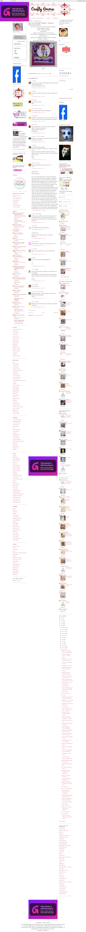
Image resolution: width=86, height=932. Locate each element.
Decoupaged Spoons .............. (68, 311)
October (63, 631)
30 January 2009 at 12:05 (38, 133)
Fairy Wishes (63, 370)
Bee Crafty (15, 511)
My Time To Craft (16, 347)
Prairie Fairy (15, 487)
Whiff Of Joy (15, 410)
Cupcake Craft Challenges (19, 286)
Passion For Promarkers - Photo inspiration (69, 509)
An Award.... (63, 670)
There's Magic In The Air (19, 306)
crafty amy (34, 269)
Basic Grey (15, 510)
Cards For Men (16, 332)
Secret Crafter (15, 533)
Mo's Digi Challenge (17, 439)
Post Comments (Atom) (38, 315)
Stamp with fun (17, 282)
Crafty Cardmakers (18, 224)
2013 (61, 618)
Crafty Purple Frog (16, 429)
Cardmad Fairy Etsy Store (64, 835)
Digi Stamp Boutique (63, 843)
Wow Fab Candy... (65, 786)
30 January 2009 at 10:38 (38, 96)
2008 (61, 821)
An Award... (63, 695)
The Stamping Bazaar (18, 323)
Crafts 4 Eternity (16, 460)
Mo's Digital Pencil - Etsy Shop (65, 867)
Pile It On (15, 562)
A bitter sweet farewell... (18, 303)
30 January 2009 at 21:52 (38, 254)
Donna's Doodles (64, 234)
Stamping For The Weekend (18, 494)
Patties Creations (16, 484)
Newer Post (31, 312)
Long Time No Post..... (68, 375)
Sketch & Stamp (16, 566)
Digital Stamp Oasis (63, 847)
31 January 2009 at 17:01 (38, 307)
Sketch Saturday (16, 535)
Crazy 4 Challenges (16, 520)
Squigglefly (16, 261)
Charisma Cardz (16, 424)
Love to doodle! (64, 473)
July (62, 637)
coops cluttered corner (65, 506)
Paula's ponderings (35, 108)
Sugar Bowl (15, 400)
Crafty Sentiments (16, 431)
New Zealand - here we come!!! (68, 328)
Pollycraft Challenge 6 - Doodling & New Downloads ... (66, 792)
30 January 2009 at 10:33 (38, 87)
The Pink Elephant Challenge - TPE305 (19, 257)
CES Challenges (16, 516)
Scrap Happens (64, 600)
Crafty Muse (61, 838)
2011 (61, 621)
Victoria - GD (63, 430)
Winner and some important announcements (19, 311)
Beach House (68, 457)
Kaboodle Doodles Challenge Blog (19, 251)
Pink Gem (61, 873)
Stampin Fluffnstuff (64, 293)
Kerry (62, 448)
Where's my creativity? (65, 327)
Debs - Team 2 (63, 515)
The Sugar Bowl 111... (68, 261)
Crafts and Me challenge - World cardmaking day (69, 543)
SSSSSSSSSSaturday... (69, 320)
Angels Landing (62, 828)
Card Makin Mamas (16, 459)
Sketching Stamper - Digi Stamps (65, 882)
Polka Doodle (15, 485)
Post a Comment (32, 310)
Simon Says (15, 396)
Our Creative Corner (17, 530)
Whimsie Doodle (16, 411)
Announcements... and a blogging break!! (69, 402)
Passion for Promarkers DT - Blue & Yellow (69, 560)
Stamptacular (15, 569)
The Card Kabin (64, 609)
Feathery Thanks (69, 336)
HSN (60, 75)
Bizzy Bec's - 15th (16, 195)
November (64, 629)
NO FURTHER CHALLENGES (19, 279)
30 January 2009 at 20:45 (38, 238)
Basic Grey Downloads (63, 830)
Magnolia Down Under (17, 557)
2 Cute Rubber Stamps (17, 419)
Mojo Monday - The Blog (19, 242)
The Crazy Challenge (18, 233)
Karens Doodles (16, 388)
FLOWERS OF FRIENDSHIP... (68, 432)
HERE (60, 24)
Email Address (17, 43)
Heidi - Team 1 (63, 575)
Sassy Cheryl (15, 489)
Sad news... (16, 275)
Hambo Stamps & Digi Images (65, 857)
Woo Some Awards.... (65, 706)
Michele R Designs (64, 549)
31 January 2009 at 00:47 (38, 288)
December (64, 627)
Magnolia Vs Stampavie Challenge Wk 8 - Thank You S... (66, 783)
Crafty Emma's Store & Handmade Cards (19, 65)
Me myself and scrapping (66, 361)
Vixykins (62, 540)
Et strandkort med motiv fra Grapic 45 (69, 577)
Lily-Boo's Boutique (16, 205)
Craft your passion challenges (20, 246)
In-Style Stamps (16, 386)
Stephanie (33, 241)
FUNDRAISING (55, 18)
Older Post (56, 312)
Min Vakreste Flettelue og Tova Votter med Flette (69, 534)
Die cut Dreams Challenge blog (19, 315)
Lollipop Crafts (17, 302)
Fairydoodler (15, 474)
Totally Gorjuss (16, 540)
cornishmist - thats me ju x (37, 136)
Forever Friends (17, 290)
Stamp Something (16, 492)
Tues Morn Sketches (16, 356)
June (62, 639)
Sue (32, 257)
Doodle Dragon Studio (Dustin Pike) (20, 552)
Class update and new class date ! (69, 568)
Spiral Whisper (62, 885)
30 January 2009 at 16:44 (38, 222)
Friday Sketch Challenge (17, 475)
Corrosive (15, 547)
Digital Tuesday (16, 341)
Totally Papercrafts (16, 500)
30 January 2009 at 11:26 (38, 112)
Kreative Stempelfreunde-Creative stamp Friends (19, 321)
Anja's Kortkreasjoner (65, 523)
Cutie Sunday (15, 549)
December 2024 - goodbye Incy (20, 221)
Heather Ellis (61, 858)
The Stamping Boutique (63, 892)
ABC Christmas (16, 363)
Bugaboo (14, 513)
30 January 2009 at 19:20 (38, 229)
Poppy (33, 99)
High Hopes (15, 344)
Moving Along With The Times (19, 441)
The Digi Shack (62, 890)
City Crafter (15, 334)
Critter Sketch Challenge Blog (20, 294)
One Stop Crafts (16, 528)
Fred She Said (15, 202)
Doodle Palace (62, 848)
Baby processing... (69, 345)
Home (43, 312)
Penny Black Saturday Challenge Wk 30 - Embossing (65, 772)
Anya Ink (14, 455)
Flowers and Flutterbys (65, 399)
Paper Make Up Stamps (63, 870)
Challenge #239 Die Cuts (18, 239)
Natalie (33, 225)
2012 (61, 619)
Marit (62, 382)
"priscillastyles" (17, 230)
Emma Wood (61, 104)
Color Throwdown (16, 368)
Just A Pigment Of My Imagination (65, 284)
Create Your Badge (62, 120)
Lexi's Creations (17, 274)
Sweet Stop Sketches (16, 538)
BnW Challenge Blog (18, 309)
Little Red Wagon (16, 390)
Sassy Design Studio (63, 878)
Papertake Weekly (16, 351)
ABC (14, 362)
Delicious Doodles (16, 467)
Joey (32, 91)
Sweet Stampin (15, 536)
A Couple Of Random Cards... (67, 758)
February (63, 647)
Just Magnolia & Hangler (18, 479)
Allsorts (14, 508)
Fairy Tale (15, 472)
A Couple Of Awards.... (65, 756)
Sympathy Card (68, 235)
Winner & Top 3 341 (18, 247)
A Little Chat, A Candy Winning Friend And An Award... (66, 817)
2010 (61, 623)
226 (15, 283)
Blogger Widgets (18, 580)
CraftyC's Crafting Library (66, 268)
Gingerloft (15, 521)
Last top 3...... (16, 270)
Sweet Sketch (15, 401)
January (63, 649)
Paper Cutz (15, 482)
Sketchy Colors (15, 567)
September (64, 633)
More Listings (63, 610)
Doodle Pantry (15, 554)
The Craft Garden (16, 207)
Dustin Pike (61, 852)
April (63, 643)
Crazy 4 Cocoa (15, 336)
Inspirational (15, 346)
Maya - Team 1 (64, 488)
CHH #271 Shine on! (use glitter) (19, 234)
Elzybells (61, 853)
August (63, 635)
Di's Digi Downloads (63, 842)
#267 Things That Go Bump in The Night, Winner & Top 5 (19, 226)
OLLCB (15, 238)
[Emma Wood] (63, 119)
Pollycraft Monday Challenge (20, 278)
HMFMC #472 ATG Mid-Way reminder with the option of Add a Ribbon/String (20, 216)
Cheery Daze (63, 242)
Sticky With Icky (64, 225)
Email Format (17, 48)
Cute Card (15, 433)
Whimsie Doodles (62, 893)
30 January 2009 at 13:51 (38, 168)
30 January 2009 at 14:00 (38, 210)
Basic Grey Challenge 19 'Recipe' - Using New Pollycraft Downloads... (41, 24)
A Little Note (68, 285)
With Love (67, 466)
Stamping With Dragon (17, 495)
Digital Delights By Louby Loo (65, 845)
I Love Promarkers (16, 385)
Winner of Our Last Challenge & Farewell (20, 263)
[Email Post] (50, 73)
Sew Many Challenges (17, 490)
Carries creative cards (65, 277)
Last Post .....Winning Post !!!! (19, 317)
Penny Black (15, 531)
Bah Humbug (15, 457)
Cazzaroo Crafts (64, 374)
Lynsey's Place (63, 310)
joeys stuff (63, 318)
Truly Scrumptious (16, 408)
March (63, 645)
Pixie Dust (15, 444)
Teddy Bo (14, 449)
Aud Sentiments (16, 367)
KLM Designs (61, 863)
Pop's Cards (34, 301)
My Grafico (15, 393)
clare (33, 80)
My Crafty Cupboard (65, 251)
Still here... (68, 294)
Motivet (14, 480)
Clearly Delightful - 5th (17, 198)
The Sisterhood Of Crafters (18, 406)
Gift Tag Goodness (67, 517)
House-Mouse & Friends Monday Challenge (19, 213)
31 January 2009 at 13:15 (38, 298)
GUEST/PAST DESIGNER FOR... (37, 18)
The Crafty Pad (16, 571)
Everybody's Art (16, 342)
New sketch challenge (68, 602)
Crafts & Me (15, 372)
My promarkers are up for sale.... (69, 393)
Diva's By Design (16, 378)
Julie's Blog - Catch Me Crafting (65, 212)
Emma (21, 131)
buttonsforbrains (64, 422)
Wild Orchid (15, 574)
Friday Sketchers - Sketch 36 (66, 665)
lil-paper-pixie (63, 592)
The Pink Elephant (18, 256)
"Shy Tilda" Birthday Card (68, 270)
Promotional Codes (65, 75)
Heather (33, 124)
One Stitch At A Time (17, 559)
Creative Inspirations (17, 377)
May (62, 641)
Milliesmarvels (63, 301)
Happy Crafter (34, 163)
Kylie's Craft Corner (65, 344)
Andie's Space (63, 558)
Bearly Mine (15, 331)
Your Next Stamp (16, 413)
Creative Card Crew (16, 337)
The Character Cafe (16, 497)
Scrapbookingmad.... (65, 686)
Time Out (62, 222)
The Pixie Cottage (16, 405)
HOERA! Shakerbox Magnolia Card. (69, 385)
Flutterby (14, 383)
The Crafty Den (64, 413)
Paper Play (15, 443)
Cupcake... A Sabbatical (18, 287)
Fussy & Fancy (16, 477)
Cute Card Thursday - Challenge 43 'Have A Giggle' (66, 713)
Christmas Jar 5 (69, 362)
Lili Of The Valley (16, 437)
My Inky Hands (64, 260)
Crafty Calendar (16, 200)
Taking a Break (17, 295)
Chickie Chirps (63, 369)
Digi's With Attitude (16, 470)
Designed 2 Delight (16, 469)
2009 (61, 625)
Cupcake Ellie (68, 252)
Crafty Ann (15, 462)
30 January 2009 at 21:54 (38, 266)
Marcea (33, 248)
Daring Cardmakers (16, 465)
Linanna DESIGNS (35, 214)
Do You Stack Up (16, 436)
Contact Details (17, 291)
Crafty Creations (16, 373)
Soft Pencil (61, 883)
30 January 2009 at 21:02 (38, 245)
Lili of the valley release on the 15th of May (69, 303)
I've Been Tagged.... (65, 691)
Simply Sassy (61, 880)
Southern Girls (15, 447)
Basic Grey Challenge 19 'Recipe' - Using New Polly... (66, 656)
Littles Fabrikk (63, 583)
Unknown (33, 115)
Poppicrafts (61, 875)
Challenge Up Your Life (17, 518)
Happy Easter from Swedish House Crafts (68, 228)
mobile (16, 53)
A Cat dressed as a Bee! (69, 424)
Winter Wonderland (16, 502)
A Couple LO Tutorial (18, 252)
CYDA (14, 551)
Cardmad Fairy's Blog (63, 837)
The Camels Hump (64, 221)
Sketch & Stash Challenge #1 (66, 788)
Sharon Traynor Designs (36, 291)
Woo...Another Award (65, 693)
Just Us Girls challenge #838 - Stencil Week (69, 416)
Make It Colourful (16, 526)
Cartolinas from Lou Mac (66, 335)
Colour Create (15, 426)
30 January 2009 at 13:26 (38, 159)
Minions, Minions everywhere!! (69, 244)
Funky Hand (15, 203)
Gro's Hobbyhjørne (64, 532)
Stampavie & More (16, 398)
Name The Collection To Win (69, 551)
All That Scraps (16, 365)
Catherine (33, 284)
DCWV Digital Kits (63, 840)
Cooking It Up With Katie (18, 370)
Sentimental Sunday (16, 564)
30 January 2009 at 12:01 (38, 121)
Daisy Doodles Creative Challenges (18, 299)
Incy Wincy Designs (18, 220)
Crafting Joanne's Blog (65, 391)
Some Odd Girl (16, 446)
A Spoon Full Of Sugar (17, 329)
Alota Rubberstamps (17, 421)
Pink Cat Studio (62, 872)
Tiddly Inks (15, 354)
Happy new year (69, 489)
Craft (14, 428)
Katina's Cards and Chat (65, 465)
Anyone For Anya (16, 546)
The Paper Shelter (16, 403)
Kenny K (14, 556)
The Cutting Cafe (62, 888)
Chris (33, 145)
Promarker (15, 352)
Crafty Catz (15, 464)
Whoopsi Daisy (16, 572)
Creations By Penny (16, 375)
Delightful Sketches (16, 434)
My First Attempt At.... (65, 805)
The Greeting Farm (16, 498)
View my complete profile (19, 149)
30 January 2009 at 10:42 (38, 105)
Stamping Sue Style (64, 566)
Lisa (61, 456)
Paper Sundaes (15, 561)
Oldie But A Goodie (16, 349)
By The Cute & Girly (17, 197)
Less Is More (15, 525)
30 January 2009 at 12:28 (38, 141)
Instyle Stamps (62, 860)
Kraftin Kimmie (16, 523)
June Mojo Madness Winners (19, 243)
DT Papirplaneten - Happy (69, 585)
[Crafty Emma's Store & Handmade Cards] (17, 82)
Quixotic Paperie (16, 395)
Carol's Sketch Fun (16, 423)
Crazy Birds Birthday (68, 214)
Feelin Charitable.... (65, 813)
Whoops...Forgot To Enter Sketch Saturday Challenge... (66, 808)
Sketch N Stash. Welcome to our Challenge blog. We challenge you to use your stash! (19, 268)
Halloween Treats (69, 449)
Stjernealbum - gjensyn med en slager (68, 526)
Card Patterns (15, 515)
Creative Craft (15, 339)
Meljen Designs (16, 391)
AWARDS (48, 18)
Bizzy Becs (61, 833)
